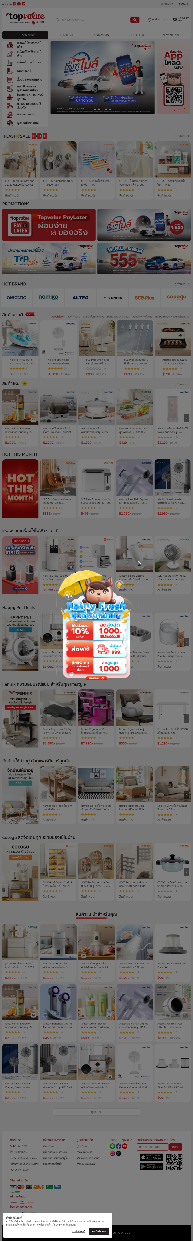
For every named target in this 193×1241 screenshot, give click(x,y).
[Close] (139, 562)
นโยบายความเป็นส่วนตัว (64, 1224)
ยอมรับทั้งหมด (99, 1231)
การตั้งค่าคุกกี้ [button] (78, 1231)
